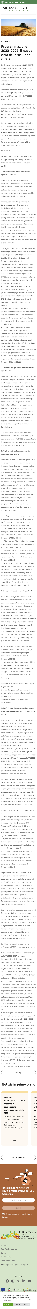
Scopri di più (18, 1073)
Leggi (14, 1140)
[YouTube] (29, 1281)
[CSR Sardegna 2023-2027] (18, 1235)
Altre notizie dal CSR (18, 1157)
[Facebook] (8, 1281)
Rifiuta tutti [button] (18, 1304)
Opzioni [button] (26, 1304)
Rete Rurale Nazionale (9, 1249)
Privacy (5, 1217)
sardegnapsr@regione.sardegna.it (15, 1264)
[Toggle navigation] (32, 9)
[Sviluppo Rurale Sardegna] (15, 9)
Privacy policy (6, 1257)
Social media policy (8, 1261)
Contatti (4, 1245)
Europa (3, 1253)
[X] (19, 1281)
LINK (26, 142)
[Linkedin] (25, 1281)
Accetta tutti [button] (7, 1304)
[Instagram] (14, 1281)
